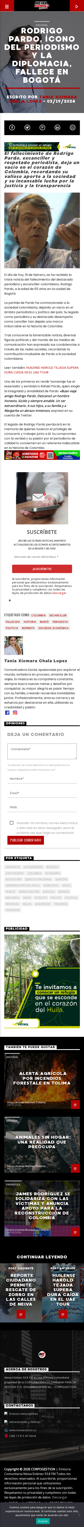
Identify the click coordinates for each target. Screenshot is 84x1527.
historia (30, 622)
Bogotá (52, 867)
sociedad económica (53, 628)
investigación (29, 891)
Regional (12, 904)
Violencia (13, 910)
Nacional (42, 25)
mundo (64, 891)
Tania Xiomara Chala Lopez (43, 99)
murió (44, 622)
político (12, 628)
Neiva (27, 897)
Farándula (13, 1184)
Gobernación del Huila (23, 885)
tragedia (60, 904)
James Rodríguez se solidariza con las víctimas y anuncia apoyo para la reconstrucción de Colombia (42, 1206)
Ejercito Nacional (38, 879)
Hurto (10, 891)
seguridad (42, 904)
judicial (49, 891)
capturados (15, 873)
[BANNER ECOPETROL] (42, 146)
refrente (28, 628)
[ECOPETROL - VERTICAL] (42, 981)
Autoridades (33, 867)
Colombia (38, 615)
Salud (27, 904)
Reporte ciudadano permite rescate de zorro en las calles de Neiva (21, 1290)
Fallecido (13, 622)
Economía (53, 873)
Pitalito (41, 897)
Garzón (61, 879)
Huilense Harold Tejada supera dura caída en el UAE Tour (63, 1290)
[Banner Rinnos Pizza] (42, 455)
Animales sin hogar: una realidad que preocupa (43, 1142)
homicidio (51, 885)
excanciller (58, 615)
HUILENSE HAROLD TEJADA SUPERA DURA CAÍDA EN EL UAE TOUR (41, 370)
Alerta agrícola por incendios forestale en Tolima (42, 1078)
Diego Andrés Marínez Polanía (26, 1102)
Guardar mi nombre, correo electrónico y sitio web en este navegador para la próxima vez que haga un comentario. (47, 823)
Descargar (59, 593)
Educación (14, 879)
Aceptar (43, 1521)
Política (71, 897)
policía (56, 897)
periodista (60, 622)
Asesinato (13, 867)
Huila (67, 885)
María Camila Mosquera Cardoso (28, 1230)
